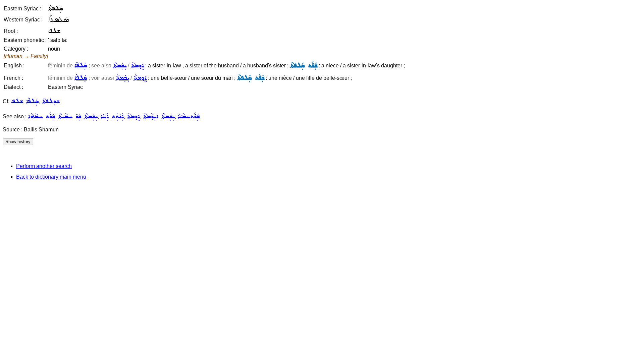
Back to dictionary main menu (51, 177)
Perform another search (44, 166)
